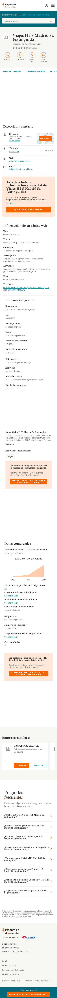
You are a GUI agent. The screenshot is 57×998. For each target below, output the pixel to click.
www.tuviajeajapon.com (19, 161)
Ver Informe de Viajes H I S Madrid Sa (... (28, 994)
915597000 (14, 151)
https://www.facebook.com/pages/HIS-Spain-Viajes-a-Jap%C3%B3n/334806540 (26, 288)
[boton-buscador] (51, 21)
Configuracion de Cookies (13, 970)
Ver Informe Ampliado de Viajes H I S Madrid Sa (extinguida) (28, 481)
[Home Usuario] (46, 5)
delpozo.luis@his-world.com (21, 169)
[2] (16, 48)
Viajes (10, 456)
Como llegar (14, 141)
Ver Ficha (38, 765)
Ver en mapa (45, 138)
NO (5, 589)
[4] (22, 48)
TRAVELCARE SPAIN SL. (26, 746)
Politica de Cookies (10, 965)
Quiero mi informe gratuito (28, 210)
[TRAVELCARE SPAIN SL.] (8, 748)
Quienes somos (9, 944)
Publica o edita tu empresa (15, 951)
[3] (19, 48)
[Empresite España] (10, 5)
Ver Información (11, 596)
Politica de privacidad (11, 974)
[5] (24, 48)
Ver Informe (21, 765)
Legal (4, 961)
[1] (14, 48)
